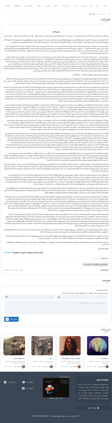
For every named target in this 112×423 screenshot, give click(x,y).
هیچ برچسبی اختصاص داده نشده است (95, 264)
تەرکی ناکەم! (7, 252)
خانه (109, 14)
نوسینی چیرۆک (102, 14)
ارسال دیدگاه (13, 319)
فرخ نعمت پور (101, 367)
